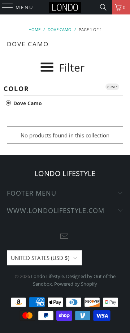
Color (16, 88)
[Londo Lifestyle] (65, 7)
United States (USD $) (40, 257)
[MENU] (4, 7)
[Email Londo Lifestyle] (64, 236)
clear (112, 87)
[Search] (103, 7)
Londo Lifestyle (47, 276)
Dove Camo (27, 103)
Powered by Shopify (75, 284)
